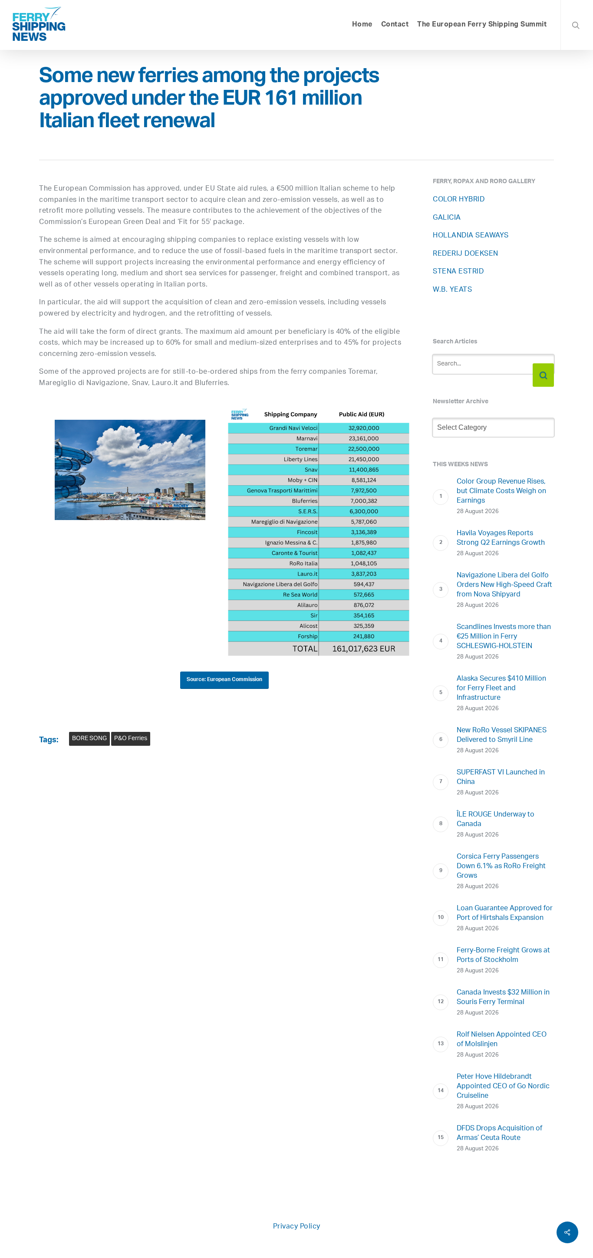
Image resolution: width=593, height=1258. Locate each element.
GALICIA (447, 218)
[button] (224, 680)
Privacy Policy (296, 1227)
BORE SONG (89, 738)
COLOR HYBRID (458, 200)
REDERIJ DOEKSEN (465, 254)
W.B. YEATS (452, 290)
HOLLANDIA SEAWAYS (471, 236)
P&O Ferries (130, 738)
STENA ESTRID (458, 272)
